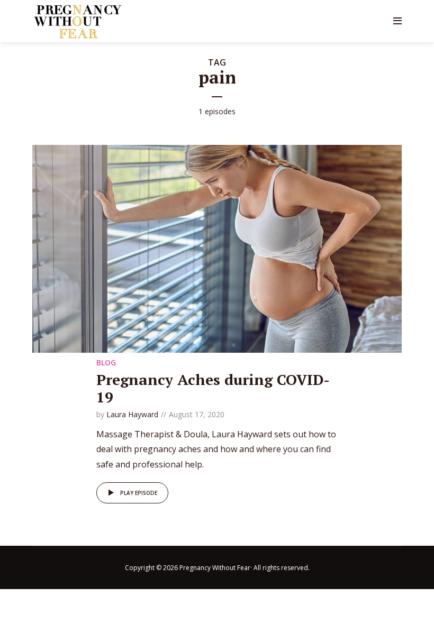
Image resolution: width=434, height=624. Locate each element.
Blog (106, 362)
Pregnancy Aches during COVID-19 (213, 388)
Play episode (138, 493)
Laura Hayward (132, 414)
